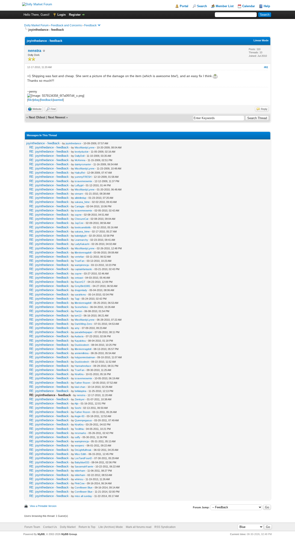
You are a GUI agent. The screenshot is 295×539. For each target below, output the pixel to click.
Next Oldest (37, 117)
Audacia (78, 336)
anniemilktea (81, 353)
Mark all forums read (138, 527)
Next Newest (56, 117)
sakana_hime (82, 202)
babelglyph (81, 235)
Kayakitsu (80, 340)
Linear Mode (261, 40)
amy (77, 328)
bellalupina (80, 391)
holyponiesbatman (85, 357)
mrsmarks (80, 433)
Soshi (78, 408)
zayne (78, 214)
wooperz (79, 445)
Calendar (248, 6)
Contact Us (50, 527)
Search (202, 6)
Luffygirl (79, 185)
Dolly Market (68, 527)
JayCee (79, 223)
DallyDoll (79, 155)
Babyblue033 (82, 462)
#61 (266, 67)
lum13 (78, 315)
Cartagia (79, 206)
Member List (224, 6)
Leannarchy (81, 239)
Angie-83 (79, 416)
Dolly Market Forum (36, 25)
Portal (184, 6)
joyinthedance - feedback (43, 143)
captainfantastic (83, 269)
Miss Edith (80, 454)
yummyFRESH (83, 176)
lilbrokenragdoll (83, 252)
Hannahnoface (83, 365)
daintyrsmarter (83, 164)
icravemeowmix (83, 181)
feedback (47, 100)
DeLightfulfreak (83, 450)
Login (61, 14)
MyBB (41, 534)
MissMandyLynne (84, 147)
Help (267, 6)
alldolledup (80, 197)
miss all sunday (83, 496)
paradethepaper (83, 332)
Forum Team (32, 527)
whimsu (79, 479)
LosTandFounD (83, 458)
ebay (36, 100)
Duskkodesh (82, 344)
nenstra (34, 51)
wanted (58, 100)
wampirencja (82, 265)
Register (75, 14)
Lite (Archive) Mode (110, 527)
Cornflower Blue (83, 487)
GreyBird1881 (82, 286)
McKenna (80, 160)
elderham (80, 470)
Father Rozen (82, 382)
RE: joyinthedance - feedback (49, 147)
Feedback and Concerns (66, 25)
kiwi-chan (80, 386)
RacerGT (80, 281)
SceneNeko (81, 307)
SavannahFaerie (84, 466)
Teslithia (79, 429)
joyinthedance (73, 143)
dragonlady (81, 290)
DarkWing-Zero (83, 323)
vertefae (79, 256)
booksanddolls (83, 227)
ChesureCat (81, 218)
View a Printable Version (43, 506)
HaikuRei (80, 172)
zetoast (79, 277)
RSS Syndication (165, 527)
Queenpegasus (83, 420)
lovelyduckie (81, 151)
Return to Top (87, 527)
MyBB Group (69, 534)
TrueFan (79, 260)
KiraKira (79, 374)
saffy (77, 437)
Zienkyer (80, 399)
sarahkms (80, 294)
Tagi (77, 298)
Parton (78, 311)
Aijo (76, 403)
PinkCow (80, 483)
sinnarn (79, 193)
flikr (30, 100)
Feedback (90, 25)
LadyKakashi (82, 244)
